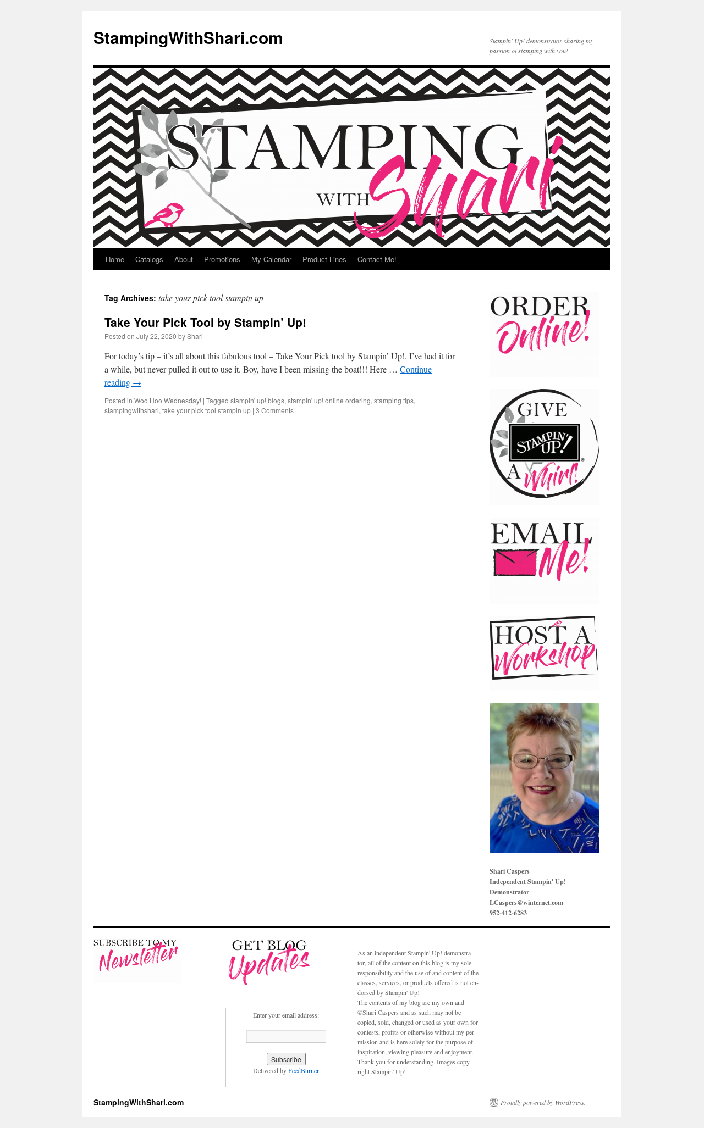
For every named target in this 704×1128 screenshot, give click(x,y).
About (183, 259)
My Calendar (271, 259)
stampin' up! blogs (257, 400)
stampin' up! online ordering (329, 400)
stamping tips (394, 400)
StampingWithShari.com (188, 37)
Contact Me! (377, 259)
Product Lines (324, 259)
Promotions (222, 259)
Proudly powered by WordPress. (543, 1102)
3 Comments (275, 410)
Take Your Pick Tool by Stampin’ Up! (205, 322)
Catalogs (149, 259)
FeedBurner (303, 1070)
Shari (195, 336)
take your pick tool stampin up (206, 410)
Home (115, 259)
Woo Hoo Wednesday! (167, 400)
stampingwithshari (132, 410)
